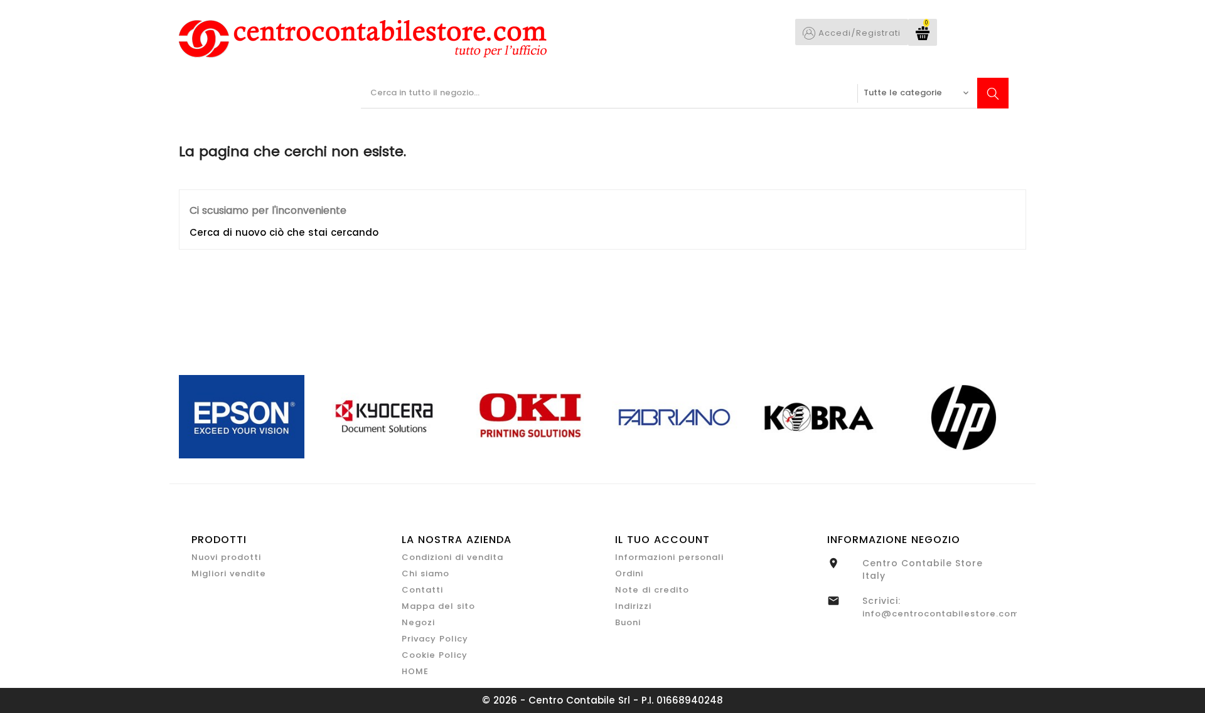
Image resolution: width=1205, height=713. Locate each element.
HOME (415, 671)
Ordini (629, 573)
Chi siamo (425, 573)
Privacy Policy (435, 639)
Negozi (418, 622)
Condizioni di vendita (452, 557)
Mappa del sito (438, 606)
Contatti (422, 590)
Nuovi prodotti (226, 557)
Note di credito (652, 590)
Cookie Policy (435, 655)
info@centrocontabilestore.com (940, 614)
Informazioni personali (669, 557)
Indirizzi (633, 606)
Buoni (628, 622)
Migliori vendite (228, 573)
